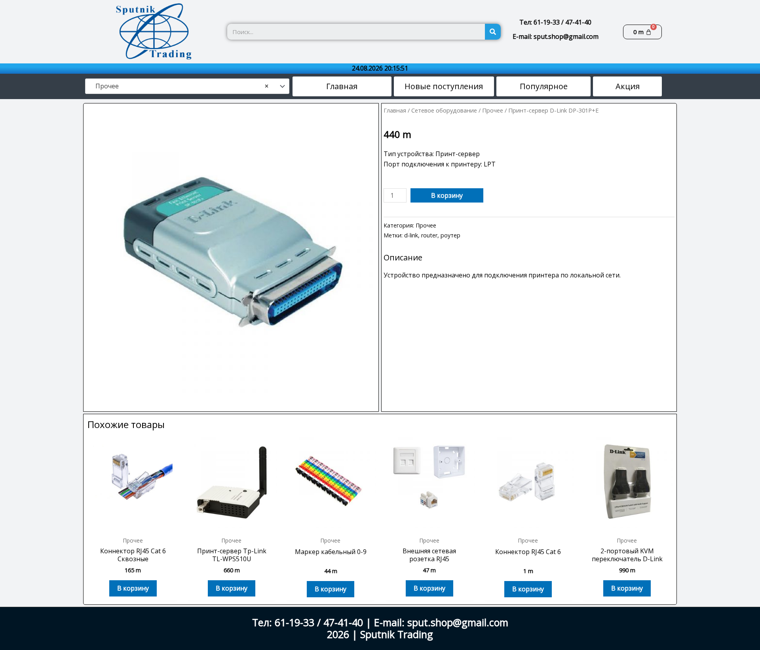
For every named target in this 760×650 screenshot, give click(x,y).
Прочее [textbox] (179, 86)
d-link (411, 235)
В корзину (447, 195)
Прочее (492, 110)
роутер (450, 235)
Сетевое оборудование (444, 110)
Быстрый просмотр (133, 524)
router (429, 235)
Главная (395, 110)
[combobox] (187, 86)
